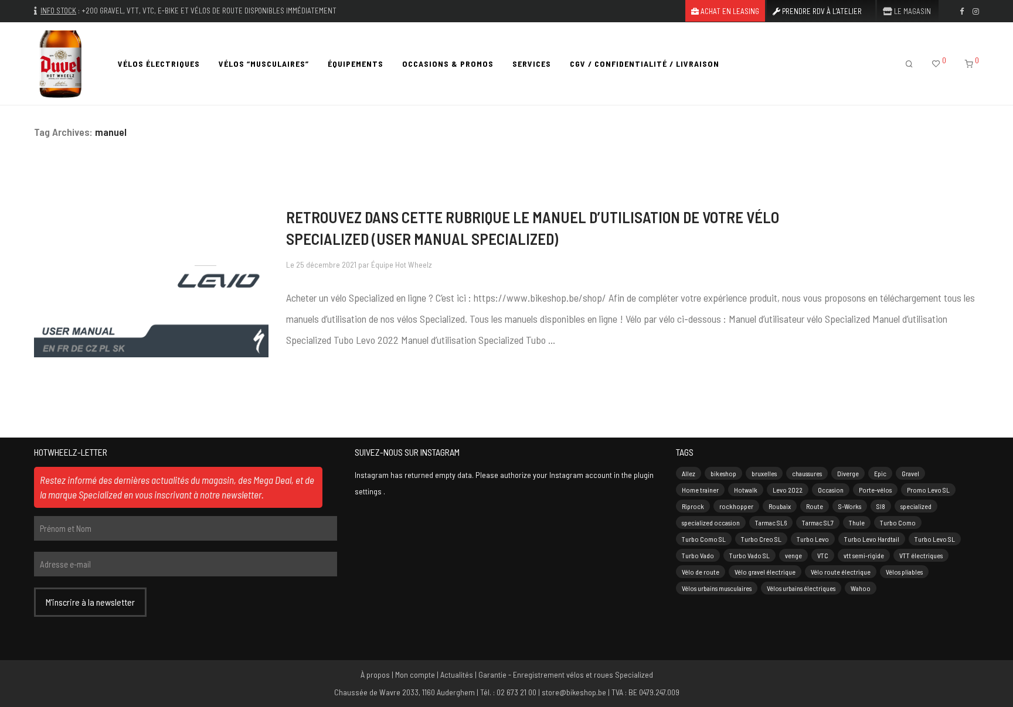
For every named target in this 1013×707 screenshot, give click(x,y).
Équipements (355, 64)
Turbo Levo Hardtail (871, 539)
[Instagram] (976, 10)
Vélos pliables (904, 572)
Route (814, 506)
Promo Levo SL (928, 490)
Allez (688, 473)
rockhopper (736, 506)
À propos (375, 674)
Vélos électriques (159, 64)
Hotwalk (745, 490)
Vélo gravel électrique (765, 572)
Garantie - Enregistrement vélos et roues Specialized (565, 674)
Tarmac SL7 (818, 522)
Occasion (831, 490)
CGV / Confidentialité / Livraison (644, 64)
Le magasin (911, 11)
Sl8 (880, 506)
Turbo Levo (813, 539)
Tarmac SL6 (771, 522)
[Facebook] (962, 10)
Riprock (693, 506)
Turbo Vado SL (749, 555)
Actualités (456, 674)
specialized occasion (711, 522)
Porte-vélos (875, 490)
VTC (822, 555)
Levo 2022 (788, 490)
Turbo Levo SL (935, 539)
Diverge (848, 473)
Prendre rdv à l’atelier (821, 11)
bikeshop (723, 473)
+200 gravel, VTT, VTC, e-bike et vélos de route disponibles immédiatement (208, 10)
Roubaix (780, 506)
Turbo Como (898, 522)
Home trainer (700, 490)
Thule (857, 522)
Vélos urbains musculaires (717, 588)
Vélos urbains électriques (801, 588)
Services (531, 64)
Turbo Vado (698, 555)
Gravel (910, 473)
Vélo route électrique (841, 572)
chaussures (807, 473)
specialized (916, 506)
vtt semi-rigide (864, 555)
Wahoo (861, 588)
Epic (880, 473)
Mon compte (415, 674)
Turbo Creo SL (761, 539)
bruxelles (764, 473)
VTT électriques (921, 555)
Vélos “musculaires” (264, 64)
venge (793, 555)
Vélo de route (700, 572)
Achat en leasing (729, 11)
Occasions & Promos (448, 64)
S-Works (849, 506)
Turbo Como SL (704, 539)
